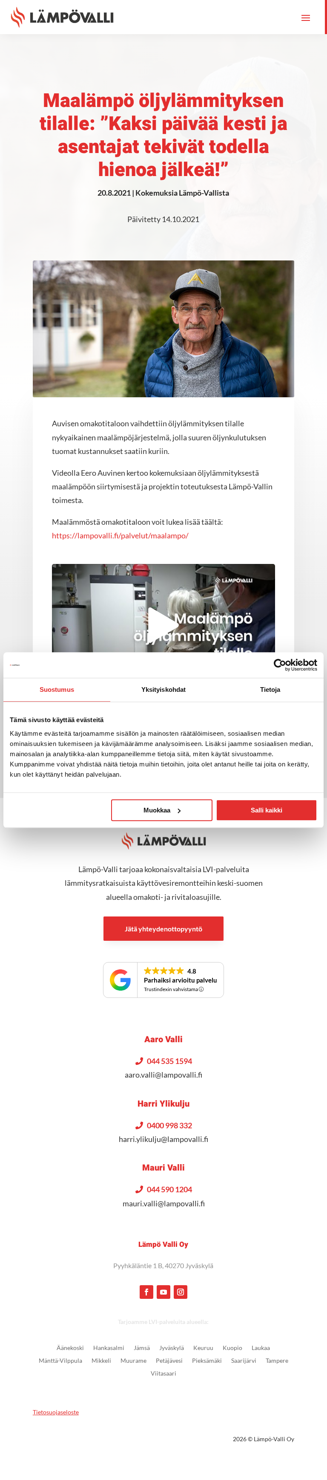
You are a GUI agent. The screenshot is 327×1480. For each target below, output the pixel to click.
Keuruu (203, 1348)
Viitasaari (163, 1373)
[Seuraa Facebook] (146, 1292)
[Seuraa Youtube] (163, 1292)
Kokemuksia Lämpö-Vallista (182, 192)
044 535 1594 (169, 1061)
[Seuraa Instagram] (180, 1292)
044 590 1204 (169, 1189)
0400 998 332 (169, 1125)
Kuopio (232, 1348)
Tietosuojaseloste (56, 1412)
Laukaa (261, 1348)
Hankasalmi (108, 1348)
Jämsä (142, 1348)
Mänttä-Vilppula (60, 1361)
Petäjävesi (169, 1361)
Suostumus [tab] (57, 689)
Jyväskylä (171, 1348)
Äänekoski (70, 1348)
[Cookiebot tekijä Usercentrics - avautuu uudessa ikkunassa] (280, 665)
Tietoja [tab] (270, 689)
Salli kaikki (266, 810)
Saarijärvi (243, 1361)
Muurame (133, 1361)
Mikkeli (101, 1361)
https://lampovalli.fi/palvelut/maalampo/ (120, 535)
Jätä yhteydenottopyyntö (163, 929)
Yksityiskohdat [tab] (163, 689)
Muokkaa (156, 810)
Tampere (277, 1361)
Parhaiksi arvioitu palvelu (180, 980)
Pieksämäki (207, 1361)
